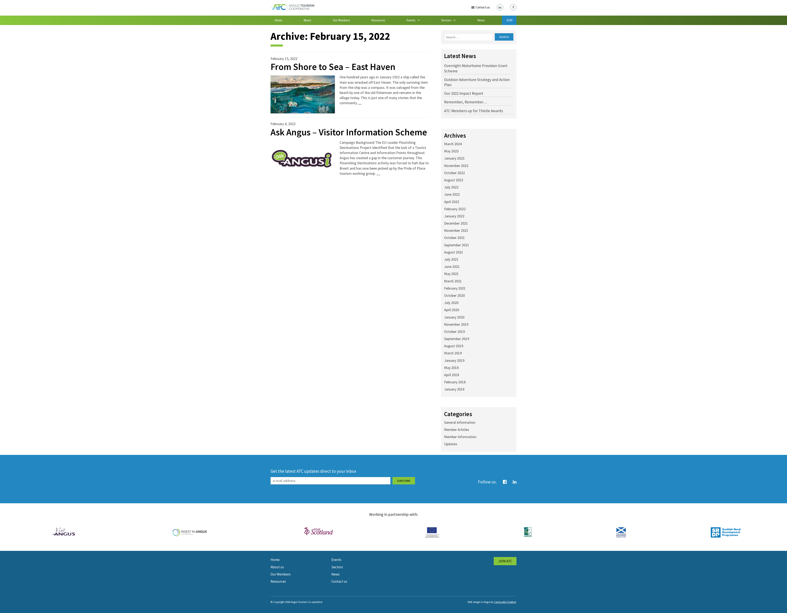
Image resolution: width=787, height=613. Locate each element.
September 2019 (456, 338)
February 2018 (455, 382)
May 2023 (451, 151)
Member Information (460, 436)
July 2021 (451, 259)
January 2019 (454, 360)
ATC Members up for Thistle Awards (473, 110)
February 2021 (455, 288)
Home (278, 20)
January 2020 (454, 317)
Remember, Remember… (465, 101)
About (307, 20)
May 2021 (451, 273)
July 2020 (451, 302)
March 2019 (453, 353)
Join (509, 20)
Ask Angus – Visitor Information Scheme (349, 132)
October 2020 (454, 295)
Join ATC (505, 561)
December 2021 (456, 223)
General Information (459, 422)
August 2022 (453, 180)
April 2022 (451, 201)
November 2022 (456, 165)
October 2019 (454, 331)
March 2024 (453, 144)
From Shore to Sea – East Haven (333, 66)
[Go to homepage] (292, 9)
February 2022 (455, 209)
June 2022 (452, 194)
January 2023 (454, 158)
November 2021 (456, 230)
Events (410, 20)
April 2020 (451, 309)
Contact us (339, 581)
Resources (378, 20)
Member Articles (456, 429)
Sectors (446, 20)
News (481, 20)
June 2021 (452, 266)
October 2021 (454, 237)
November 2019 (456, 324)
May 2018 (451, 367)
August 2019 (453, 346)
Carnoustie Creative (505, 602)
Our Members (341, 20)
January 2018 (454, 389)
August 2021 (453, 252)
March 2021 (453, 281)
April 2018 (451, 374)
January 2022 (454, 216)
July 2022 (451, 187)
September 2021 (456, 245)
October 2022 (454, 172)
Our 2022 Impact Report (463, 93)
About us (277, 567)
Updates (450, 444)
